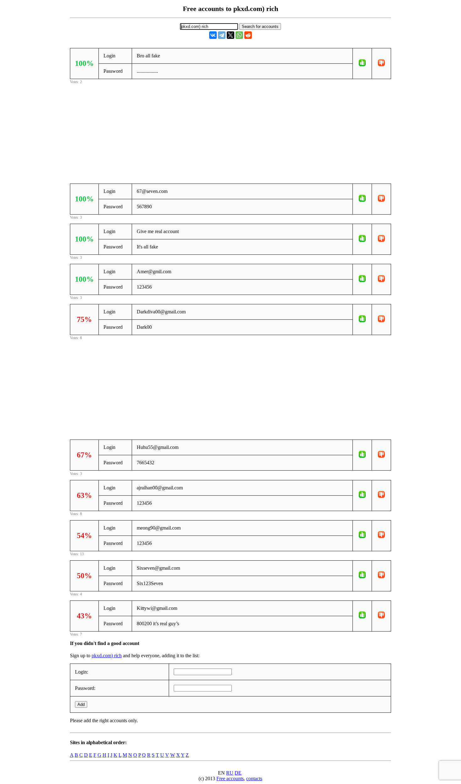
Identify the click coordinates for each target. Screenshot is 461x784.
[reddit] (248, 35)
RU (229, 773)
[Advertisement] (230, 129)
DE (238, 773)
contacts (254, 778)
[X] (230, 35)
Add (81, 704)
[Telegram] (221, 35)
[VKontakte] (213, 35)
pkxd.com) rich (107, 655)
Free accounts (230, 778)
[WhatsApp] (239, 35)
